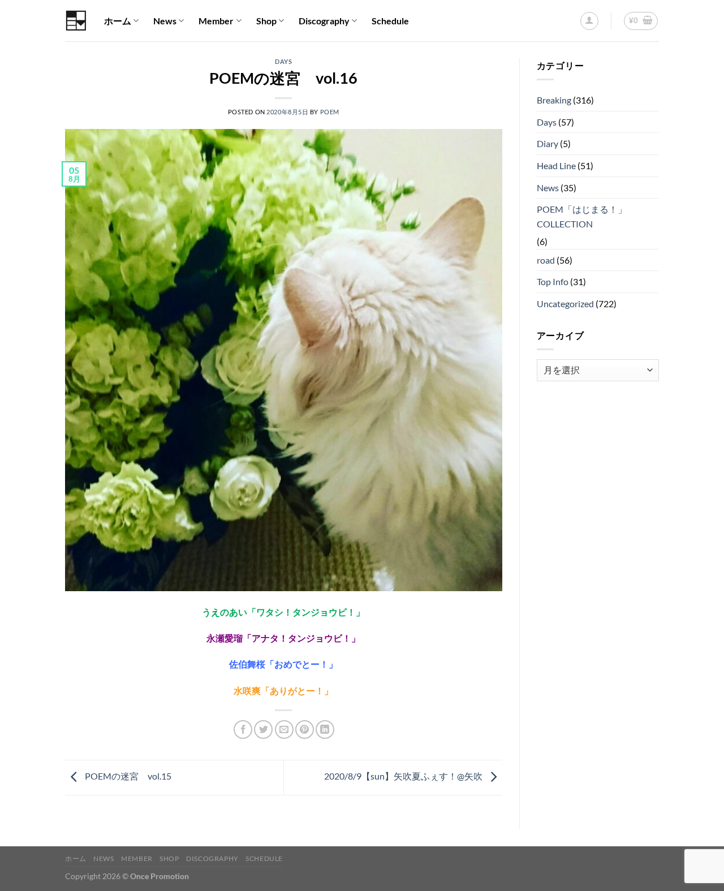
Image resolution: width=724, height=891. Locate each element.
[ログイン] (589, 21)
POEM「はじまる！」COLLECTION (582, 216)
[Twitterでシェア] (263, 729)
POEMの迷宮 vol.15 (127, 776)
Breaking (554, 99)
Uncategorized (565, 303)
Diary (547, 143)
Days (283, 61)
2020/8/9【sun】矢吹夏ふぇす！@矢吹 (404, 776)
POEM (329, 111)
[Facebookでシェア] (243, 729)
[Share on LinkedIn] (325, 729)
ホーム (117, 20)
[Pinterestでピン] (304, 729)
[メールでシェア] (284, 729)
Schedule (390, 20)
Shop (266, 20)
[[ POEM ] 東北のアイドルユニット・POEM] (76, 21)
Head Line (556, 165)
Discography (324, 20)
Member (216, 20)
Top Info (552, 281)
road (546, 260)
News (164, 20)
